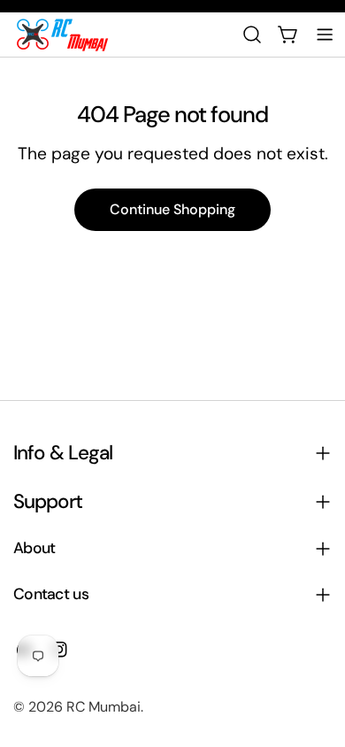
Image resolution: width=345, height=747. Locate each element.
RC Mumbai (103, 706)
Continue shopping (172, 209)
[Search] (252, 34)
